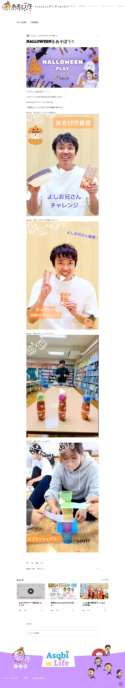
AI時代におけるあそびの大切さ (62, 604)
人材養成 (34, 22)
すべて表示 (105, 580)
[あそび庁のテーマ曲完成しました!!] (31, 591)
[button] (39, 678)
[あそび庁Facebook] (16, 666)
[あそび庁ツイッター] (20, 666)
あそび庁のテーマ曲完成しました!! (30, 604)
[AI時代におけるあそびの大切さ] (62, 591)
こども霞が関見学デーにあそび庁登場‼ (93, 604)
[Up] (121, 684)
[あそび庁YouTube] (25, 666)
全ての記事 (21, 22)
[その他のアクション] (97, 36)
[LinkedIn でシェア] (37, 563)
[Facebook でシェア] (27, 563)
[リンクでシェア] (42, 563)
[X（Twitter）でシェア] (32, 563)
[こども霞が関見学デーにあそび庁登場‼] (94, 591)
